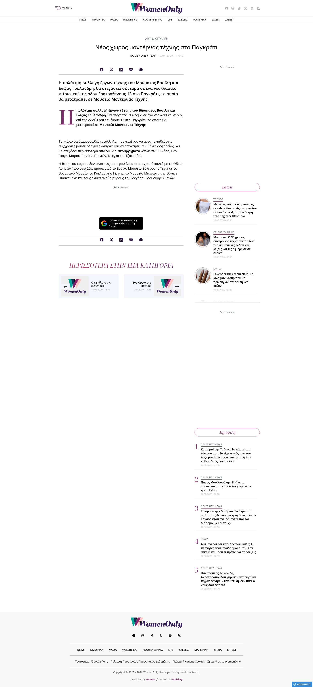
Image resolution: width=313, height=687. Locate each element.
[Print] (140, 70)
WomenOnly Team (143, 55)
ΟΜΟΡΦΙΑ (98, 19)
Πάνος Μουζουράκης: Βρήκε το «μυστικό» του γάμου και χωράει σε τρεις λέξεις (226, 486)
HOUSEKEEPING (152, 19)
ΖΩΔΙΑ (215, 19)
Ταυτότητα (82, 661)
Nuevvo (150, 679)
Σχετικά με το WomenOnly (224, 661)
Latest (227, 187)
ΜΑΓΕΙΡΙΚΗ (199, 19)
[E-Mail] (130, 70)
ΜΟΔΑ (114, 19)
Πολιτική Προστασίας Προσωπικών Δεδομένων (140, 661)
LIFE (170, 19)
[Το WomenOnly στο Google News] (250, 9)
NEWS (83, 19)
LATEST (229, 19)
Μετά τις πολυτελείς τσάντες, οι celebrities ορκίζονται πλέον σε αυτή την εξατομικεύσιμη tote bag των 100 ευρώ (235, 210)
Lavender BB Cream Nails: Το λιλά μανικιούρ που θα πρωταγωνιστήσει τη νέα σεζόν (233, 280)
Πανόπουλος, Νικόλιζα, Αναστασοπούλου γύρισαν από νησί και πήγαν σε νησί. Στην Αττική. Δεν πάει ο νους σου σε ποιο (229, 579)
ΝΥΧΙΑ (217, 268)
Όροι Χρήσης (99, 661)
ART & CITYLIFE (156, 39)
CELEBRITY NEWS (223, 232)
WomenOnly (156, 623)
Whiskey (177, 679)
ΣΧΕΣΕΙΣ (182, 19)
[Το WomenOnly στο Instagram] (231, 9)
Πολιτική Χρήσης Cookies (189, 661)
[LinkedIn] (121, 70)
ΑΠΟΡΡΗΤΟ (303, 684)
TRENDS (218, 199)
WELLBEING (130, 19)
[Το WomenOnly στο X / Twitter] (244, 9)
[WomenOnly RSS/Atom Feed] (257, 9)
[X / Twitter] (111, 70)
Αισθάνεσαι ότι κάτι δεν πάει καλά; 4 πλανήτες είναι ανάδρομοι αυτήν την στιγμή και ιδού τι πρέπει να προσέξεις (228, 548)
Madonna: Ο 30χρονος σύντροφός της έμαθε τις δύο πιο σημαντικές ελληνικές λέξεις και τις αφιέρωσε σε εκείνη (233, 245)
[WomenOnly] (156, 8)
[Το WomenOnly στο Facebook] (225, 9)
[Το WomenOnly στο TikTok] (238, 9)
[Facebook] (101, 70)
